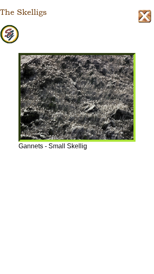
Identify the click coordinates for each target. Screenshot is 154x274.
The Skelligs (23, 12)
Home (77, 34)
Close (144, 16)
